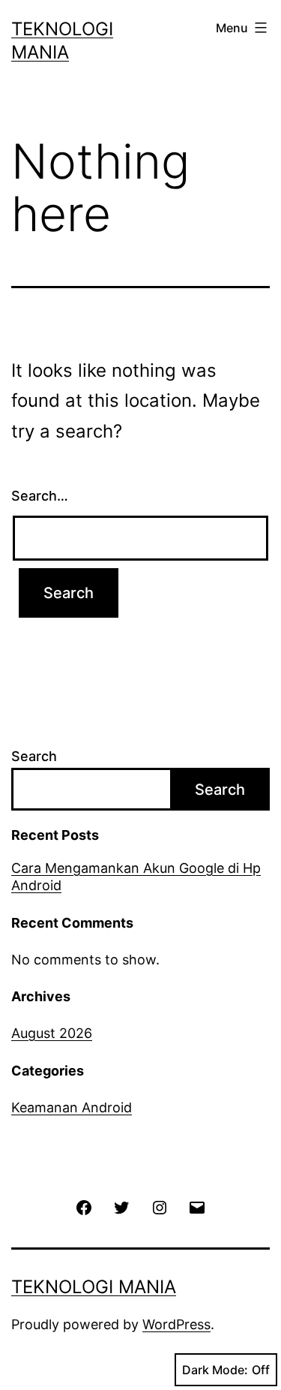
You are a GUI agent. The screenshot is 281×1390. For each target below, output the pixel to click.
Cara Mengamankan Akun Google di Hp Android (136, 876)
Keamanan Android (71, 1107)
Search (34, 756)
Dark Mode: (215, 1369)
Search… (39, 496)
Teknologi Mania (93, 1287)
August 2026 (51, 1033)
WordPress (176, 1324)
